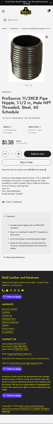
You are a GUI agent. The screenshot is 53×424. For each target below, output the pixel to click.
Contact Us (7, 315)
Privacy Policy (8, 328)
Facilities (6, 312)
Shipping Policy (9, 319)
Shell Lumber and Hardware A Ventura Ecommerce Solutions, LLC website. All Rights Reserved (25, 409)
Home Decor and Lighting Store (24, 363)
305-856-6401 (20, 346)
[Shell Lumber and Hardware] (26, 11)
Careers (5, 325)
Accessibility (7, 332)
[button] (48, 11)
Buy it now (26, 162)
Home (4, 28)
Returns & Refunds (10, 322)
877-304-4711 (20, 344)
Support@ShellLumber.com (19, 354)
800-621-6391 (21, 349)
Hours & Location (9, 309)
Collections (14, 28)
